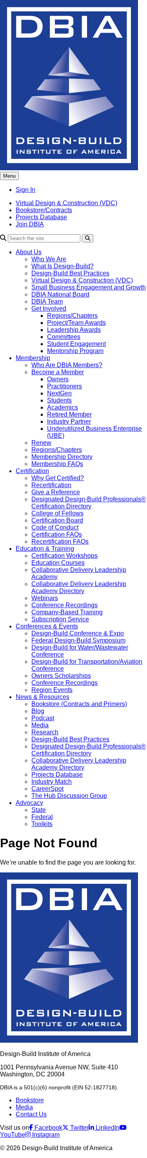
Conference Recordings (64, 605)
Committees (63, 336)
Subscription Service (60, 619)
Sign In (25, 189)
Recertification (51, 485)
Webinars (44, 598)
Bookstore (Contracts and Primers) (79, 704)
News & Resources (42, 697)
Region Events (52, 689)
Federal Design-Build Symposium (78, 640)
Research (44, 732)
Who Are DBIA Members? (66, 365)
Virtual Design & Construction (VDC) (66, 203)
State (38, 810)
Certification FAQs (56, 534)
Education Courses (58, 562)
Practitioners (64, 386)
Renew (41, 442)
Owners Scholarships (61, 675)
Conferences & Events (47, 626)
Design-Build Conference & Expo (77, 633)
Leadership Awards (74, 329)
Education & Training (45, 548)
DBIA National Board (60, 294)
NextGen (59, 393)
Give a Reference (55, 492)
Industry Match (51, 781)
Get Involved (48, 308)
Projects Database (41, 217)
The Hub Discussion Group (69, 795)
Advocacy (29, 802)
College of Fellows (57, 513)
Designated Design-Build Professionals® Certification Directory (88, 503)
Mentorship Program (75, 351)
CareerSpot (47, 788)
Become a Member (57, 372)
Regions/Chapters (72, 315)
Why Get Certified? (57, 478)
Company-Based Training (67, 612)
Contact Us (31, 1114)
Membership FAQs (57, 464)
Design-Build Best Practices (70, 273)
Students (59, 400)
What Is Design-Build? (62, 266)
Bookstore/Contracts (44, 210)
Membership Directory (62, 456)
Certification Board (57, 520)
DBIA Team (47, 301)
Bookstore (30, 1100)
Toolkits (42, 824)
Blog (37, 711)
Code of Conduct (54, 527)
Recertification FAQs (60, 541)
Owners (58, 379)
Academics (62, 407)
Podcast (42, 718)
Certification (32, 471)
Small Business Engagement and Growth (88, 287)
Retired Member (69, 414)
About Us (29, 252)
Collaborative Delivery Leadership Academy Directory (78, 587)
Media (40, 725)
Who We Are (48, 259)
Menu (9, 176)
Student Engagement (76, 343)
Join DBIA (30, 224)
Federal (42, 817)
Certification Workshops (64, 555)
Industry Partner (69, 421)
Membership (33, 358)
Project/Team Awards (76, 322)
